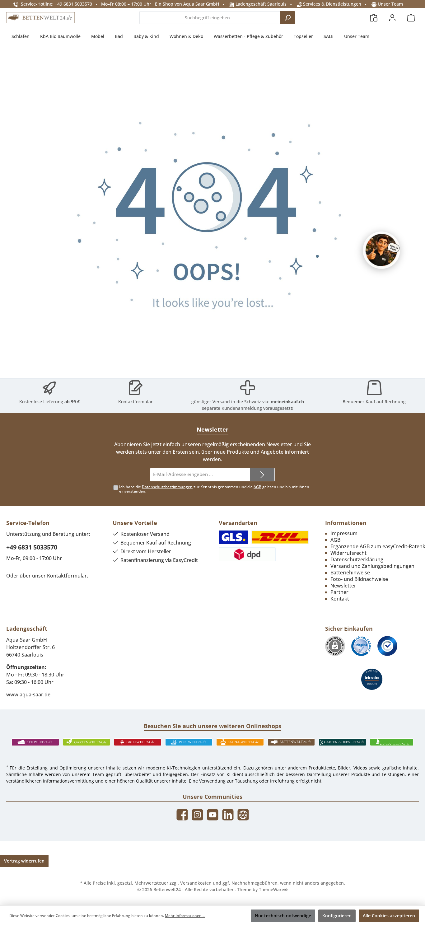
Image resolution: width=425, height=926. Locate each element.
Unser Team (390, 4)
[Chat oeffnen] (381, 250)
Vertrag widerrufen (24, 861)
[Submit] (262, 474)
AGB (257, 486)
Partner (339, 592)
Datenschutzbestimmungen (167, 486)
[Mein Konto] (392, 17)
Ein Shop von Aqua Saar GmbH (187, 4)
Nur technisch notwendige (283, 916)
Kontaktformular (135, 402)
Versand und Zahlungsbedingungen (372, 566)
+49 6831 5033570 (31, 547)
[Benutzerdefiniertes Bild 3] (387, 646)
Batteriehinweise (350, 572)
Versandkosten (196, 883)
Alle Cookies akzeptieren (389, 916)
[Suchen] (287, 17)
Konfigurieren (337, 916)
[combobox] (209, 17)
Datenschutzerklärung (356, 559)
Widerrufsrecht (348, 553)
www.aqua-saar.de (28, 694)
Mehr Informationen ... (185, 915)
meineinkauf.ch (287, 402)
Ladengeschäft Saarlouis (260, 4)
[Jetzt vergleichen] (373, 17)
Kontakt (339, 598)
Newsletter (343, 585)
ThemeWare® (273, 889)
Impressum (343, 533)
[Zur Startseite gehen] (40, 17)
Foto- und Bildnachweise (359, 579)
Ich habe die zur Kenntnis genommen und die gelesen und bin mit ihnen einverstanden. (214, 489)
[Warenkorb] (411, 17)
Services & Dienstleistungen (331, 4)
